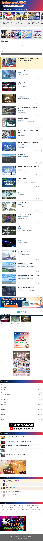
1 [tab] (18, 25)
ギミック (11, 505)
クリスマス (16, 505)
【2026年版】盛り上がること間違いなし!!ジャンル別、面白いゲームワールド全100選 (20, 436)
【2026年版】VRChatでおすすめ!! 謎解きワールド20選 (15, 454)
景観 (20, 412)
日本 (27, 509)
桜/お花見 (39, 509)
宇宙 (7, 509)
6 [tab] (23, 25)
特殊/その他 (20, 414)
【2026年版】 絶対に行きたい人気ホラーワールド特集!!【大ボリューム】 (18, 441)
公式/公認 (3, 507)
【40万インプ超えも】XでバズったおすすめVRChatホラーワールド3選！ (18, 445)
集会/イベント (20, 419)
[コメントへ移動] (5, 323)
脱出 (32, 511)
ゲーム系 (20, 392)
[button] (20, 374)
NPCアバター (3, 505)
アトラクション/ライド (20, 384)
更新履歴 (29, 536)
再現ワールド (20, 404)
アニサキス (8, 480)
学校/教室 (3, 509)
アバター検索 (9, 9)
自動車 (36, 511)
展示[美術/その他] (20, 409)
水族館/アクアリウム (8, 511)
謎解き (20, 417)
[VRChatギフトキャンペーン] (21, 340)
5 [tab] (22, 25)
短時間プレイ (21, 511)
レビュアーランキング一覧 (37, 498)
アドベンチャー (20, 387)
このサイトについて (21, 9)
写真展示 (7, 507)
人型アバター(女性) (36, 505)
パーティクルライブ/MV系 (20, 394)
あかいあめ (8, 487)
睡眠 (16, 511)
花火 (39, 511)
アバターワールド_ (20, 389)
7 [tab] (24, 25)
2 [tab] (19, 25)
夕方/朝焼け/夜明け (33, 507)
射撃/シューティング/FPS (13, 509)
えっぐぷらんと (9, 491)
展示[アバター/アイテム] (20, 407)
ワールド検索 (4, 9)
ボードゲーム (29, 505)
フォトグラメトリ (22, 505)
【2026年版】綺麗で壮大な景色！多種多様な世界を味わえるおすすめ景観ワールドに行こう (21, 449)
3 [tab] (20, 25)
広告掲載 (24, 536)
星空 (30, 509)
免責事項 (20, 536)
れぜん (7, 494)
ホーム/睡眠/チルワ (20, 399)
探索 (23, 509)
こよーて (8, 484)
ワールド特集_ (20, 402)
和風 (19, 507)
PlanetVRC (19, 538)
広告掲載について (4, 376)
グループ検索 (15, 9)
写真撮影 (12, 507)
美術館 (28, 511)
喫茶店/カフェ (24, 507)
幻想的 (20, 509)
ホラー (20, 397)
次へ (24, 311)
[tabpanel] (21, 18)
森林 (2, 511)
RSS (33, 536)
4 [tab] (21, 25)
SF (7, 505)
